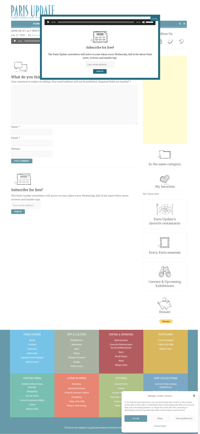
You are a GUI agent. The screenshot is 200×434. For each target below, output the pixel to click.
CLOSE (154, 18)
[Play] (48, 22)
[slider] (150, 22)
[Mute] (143, 22)
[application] (100, 22)
